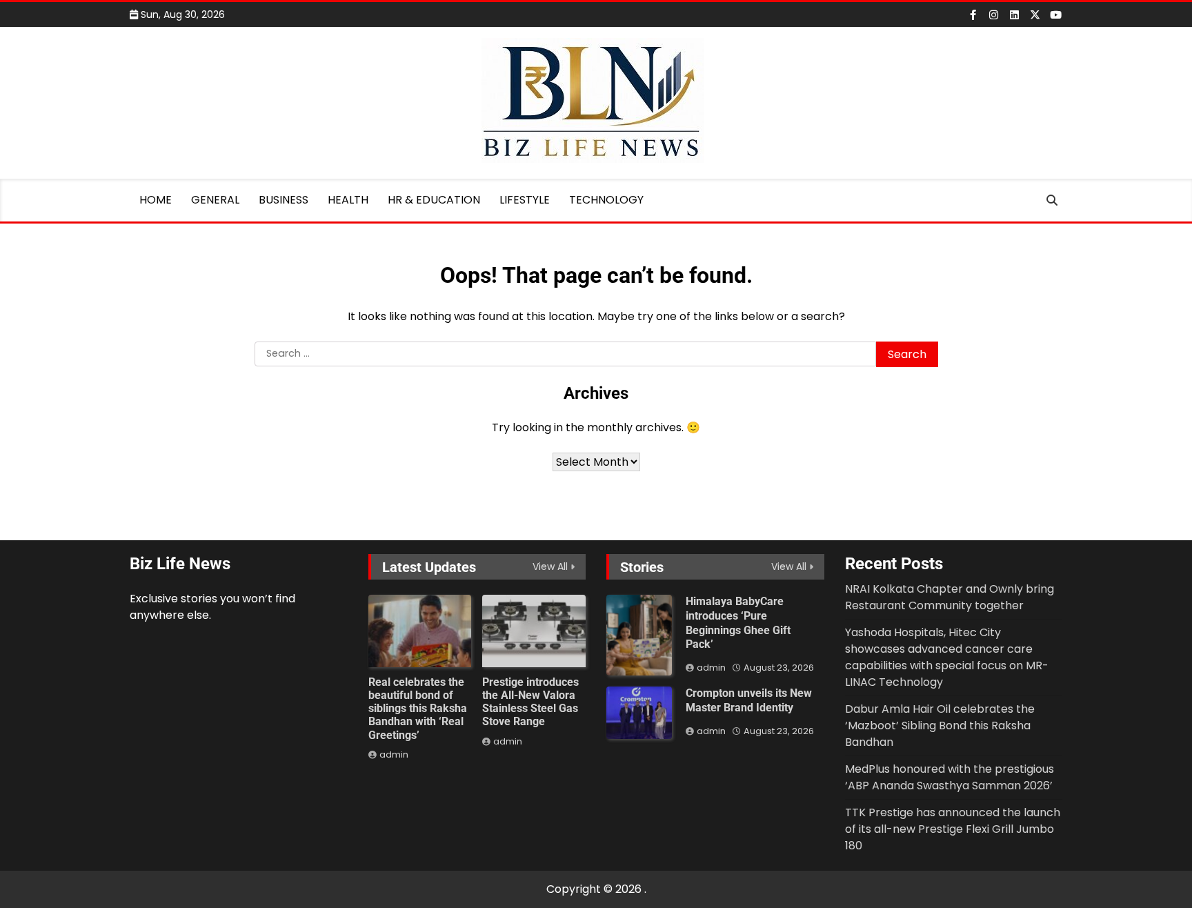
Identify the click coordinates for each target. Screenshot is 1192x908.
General (215, 200)
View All (550, 566)
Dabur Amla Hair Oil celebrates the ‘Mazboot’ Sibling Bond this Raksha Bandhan (940, 725)
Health (348, 200)
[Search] (1052, 200)
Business (283, 200)
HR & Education (434, 200)
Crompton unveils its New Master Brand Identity (749, 700)
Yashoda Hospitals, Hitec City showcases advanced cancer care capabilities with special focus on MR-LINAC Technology (947, 657)
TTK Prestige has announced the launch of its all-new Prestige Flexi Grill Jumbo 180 (952, 829)
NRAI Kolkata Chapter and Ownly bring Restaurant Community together (949, 597)
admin (393, 754)
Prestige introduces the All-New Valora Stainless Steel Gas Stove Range (530, 702)
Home (155, 200)
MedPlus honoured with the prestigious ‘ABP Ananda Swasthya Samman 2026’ (949, 777)
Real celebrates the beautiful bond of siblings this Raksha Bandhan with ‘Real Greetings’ (417, 708)
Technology (606, 200)
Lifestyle (524, 200)
